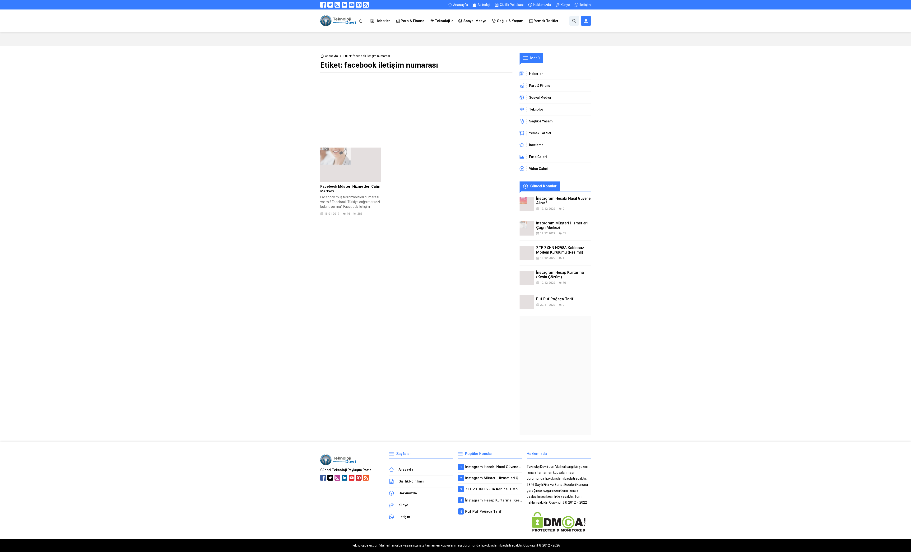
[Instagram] (337, 5)
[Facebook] (323, 5)
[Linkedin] (344, 5)
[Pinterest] (359, 5)
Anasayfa (331, 56)
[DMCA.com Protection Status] (559, 530)
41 (564, 233)
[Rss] (366, 5)
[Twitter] (330, 5)
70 (564, 282)
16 (348, 213)
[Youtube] (351, 5)
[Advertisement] (416, 109)
